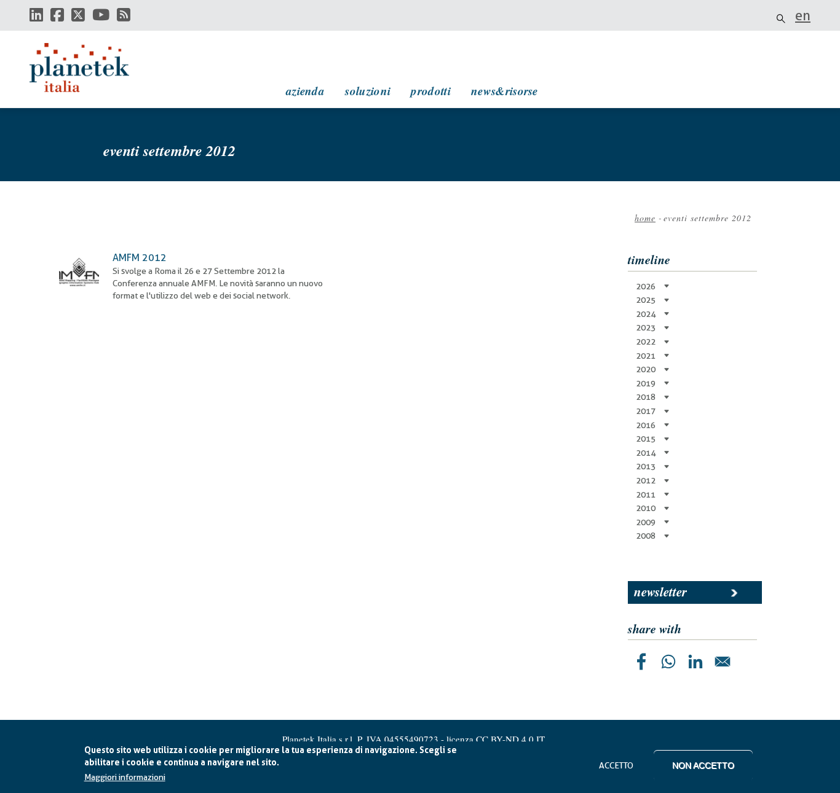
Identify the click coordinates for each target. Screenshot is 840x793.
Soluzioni (367, 90)
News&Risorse (504, 90)
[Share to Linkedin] (695, 661)
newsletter (660, 591)
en (802, 15)
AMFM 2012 (140, 258)
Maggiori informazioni (124, 778)
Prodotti (430, 90)
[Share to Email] (722, 661)
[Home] (91, 67)
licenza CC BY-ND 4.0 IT (495, 739)
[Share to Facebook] (641, 661)
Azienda (305, 90)
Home (645, 218)
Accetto (616, 765)
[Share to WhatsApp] (668, 661)
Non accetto (703, 765)
